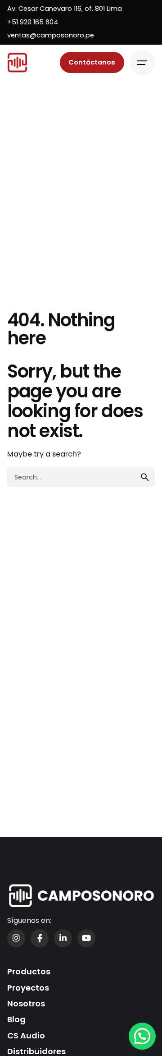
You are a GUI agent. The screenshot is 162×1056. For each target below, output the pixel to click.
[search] (145, 477)
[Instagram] (16, 938)
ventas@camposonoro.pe (50, 35)
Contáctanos (91, 62)
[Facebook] (40, 938)
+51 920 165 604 (32, 22)
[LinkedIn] (63, 938)
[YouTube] (86, 938)
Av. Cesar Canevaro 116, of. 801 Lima (64, 8)
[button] (142, 1036)
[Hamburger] (142, 62)
